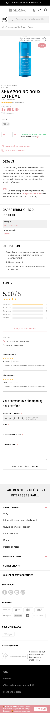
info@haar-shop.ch (31, 194)
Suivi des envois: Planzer (16, 527)
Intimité (7, 678)
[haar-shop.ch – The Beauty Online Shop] (18, 10)
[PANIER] (45, 10)
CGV (5, 672)
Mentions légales (12, 692)
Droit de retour (10, 533)
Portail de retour (11, 547)
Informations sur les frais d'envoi (20, 520)
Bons (6, 540)
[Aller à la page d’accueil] (3, 27)
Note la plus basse (14, 345)
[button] (40, 709)
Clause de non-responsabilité (18, 685)
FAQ (5, 513)
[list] (25, 59)
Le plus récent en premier (18, 341)
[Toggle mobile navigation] (3, 10)
